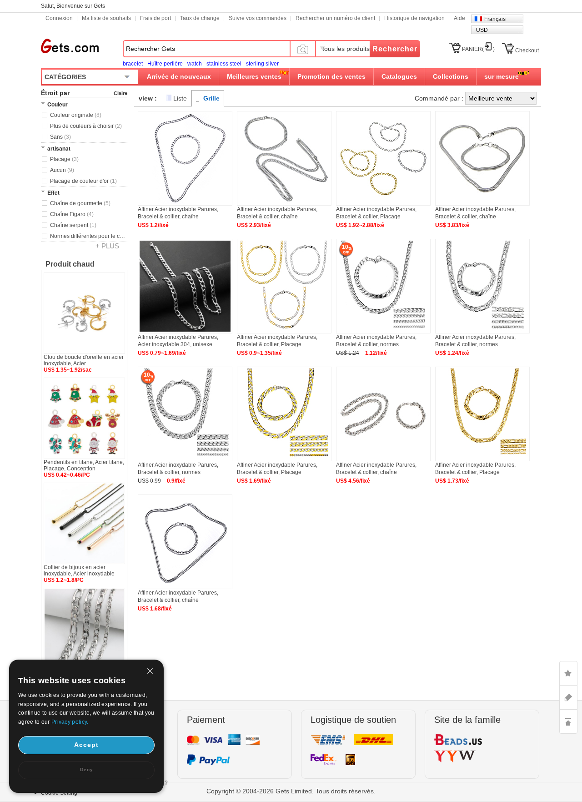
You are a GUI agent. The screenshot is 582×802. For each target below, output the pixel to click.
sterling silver (262, 64)
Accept (86, 744)
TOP (568, 721)
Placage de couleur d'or (83, 181)
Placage (64, 159)
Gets (70, 45)
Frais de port (155, 18)
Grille (211, 98)
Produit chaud (70, 264)
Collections (450, 76)
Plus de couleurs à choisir (86, 126)
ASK (568, 697)
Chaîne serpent (73, 225)
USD (482, 30)
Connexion (59, 18)
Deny (86, 769)
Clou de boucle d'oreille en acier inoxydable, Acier (84, 360)
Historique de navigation (414, 18)
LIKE (568, 673)
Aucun (62, 170)
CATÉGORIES (65, 77)
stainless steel (223, 64)
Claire (120, 93)
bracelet (133, 64)
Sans (60, 137)
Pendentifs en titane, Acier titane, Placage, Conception (84, 465)
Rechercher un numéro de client (335, 18)
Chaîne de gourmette (80, 203)
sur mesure (501, 76)
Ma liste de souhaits (106, 18)
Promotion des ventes (331, 76)
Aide (459, 18)
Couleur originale (75, 115)
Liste (180, 98)
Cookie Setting (59, 793)
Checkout (527, 50)
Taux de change (200, 18)
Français (495, 19)
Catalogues (399, 76)
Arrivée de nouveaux (179, 76)
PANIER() (478, 49)
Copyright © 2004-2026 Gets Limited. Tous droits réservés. (291, 791)
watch (194, 64)
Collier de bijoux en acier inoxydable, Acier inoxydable (79, 570)
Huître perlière (165, 64)
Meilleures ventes (254, 76)
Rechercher (394, 49)
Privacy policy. (70, 722)
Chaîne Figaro (72, 214)
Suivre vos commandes (257, 18)
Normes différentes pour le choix (88, 236)
